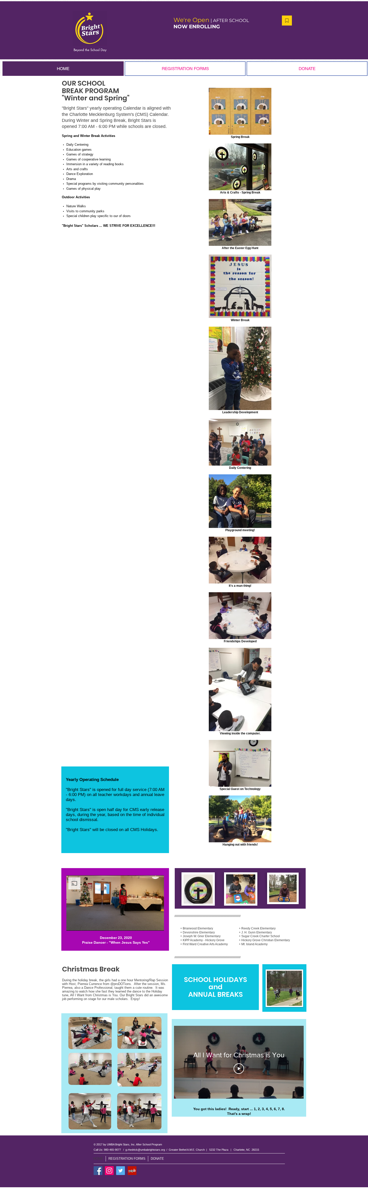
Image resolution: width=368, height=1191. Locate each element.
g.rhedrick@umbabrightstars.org (145, 1149)
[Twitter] (120, 1170)
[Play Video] (239, 1068)
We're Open (191, 20)
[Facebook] (98, 1170)
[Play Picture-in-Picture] (148, 924)
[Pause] (73, 924)
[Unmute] (81, 924)
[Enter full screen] (157, 924)
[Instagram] (109, 1170)
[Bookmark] (287, 21)
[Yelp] (132, 1170)
